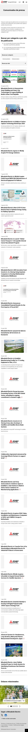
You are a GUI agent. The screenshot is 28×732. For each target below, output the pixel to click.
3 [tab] (15, 706)
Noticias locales (15, 59)
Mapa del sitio (5, 726)
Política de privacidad (21, 723)
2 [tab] (13, 706)
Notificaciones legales (19, 725)
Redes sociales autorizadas (9, 718)
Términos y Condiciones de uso (8, 723)
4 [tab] (17, 706)
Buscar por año (6, 63)
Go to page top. (26, 730)
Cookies (11, 725)
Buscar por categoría (7, 55)
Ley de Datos (5, 725)
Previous (8, 706)
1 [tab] (11, 706)
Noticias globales (6, 59)
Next (19, 706)
